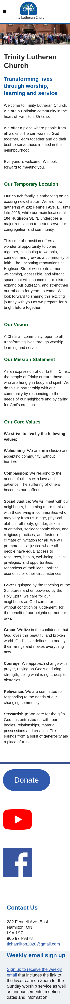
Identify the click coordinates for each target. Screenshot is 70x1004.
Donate (26, 780)
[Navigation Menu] (5, 11)
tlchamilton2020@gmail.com (33, 944)
